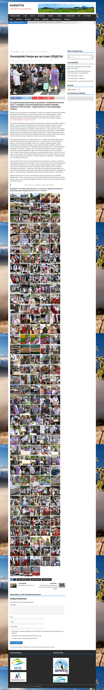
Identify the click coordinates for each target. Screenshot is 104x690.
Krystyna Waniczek (27, 61)
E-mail (11, 622)
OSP (79, 16)
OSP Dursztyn (46, 579)
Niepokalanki (70, 16)
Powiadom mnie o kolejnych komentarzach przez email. (27, 635)
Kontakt (67, 19)
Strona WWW (13, 626)
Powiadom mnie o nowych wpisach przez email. (24, 638)
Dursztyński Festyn (23, 579)
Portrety (28, 19)
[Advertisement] (52, 38)
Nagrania (45, 19)
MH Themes (38, 686)
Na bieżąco (41, 16)
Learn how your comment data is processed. (43, 647)
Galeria (36, 19)
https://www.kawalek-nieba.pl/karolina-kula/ (23, 120)
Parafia (50, 16)
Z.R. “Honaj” (87, 16)
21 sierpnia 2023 (16, 61)
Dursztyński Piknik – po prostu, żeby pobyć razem (80, 81)
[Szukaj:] (86, 22)
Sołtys (32, 16)
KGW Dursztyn (36, 579)
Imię (11, 617)
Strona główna (15, 16)
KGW (11, 19)
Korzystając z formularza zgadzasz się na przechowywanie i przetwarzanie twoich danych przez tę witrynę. (37, 632)
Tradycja (19, 19)
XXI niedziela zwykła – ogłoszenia (76, 78)
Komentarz (13, 605)
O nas (25, 16)
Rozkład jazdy (56, 19)
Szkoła (59, 16)
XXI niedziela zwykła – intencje (75, 75)
